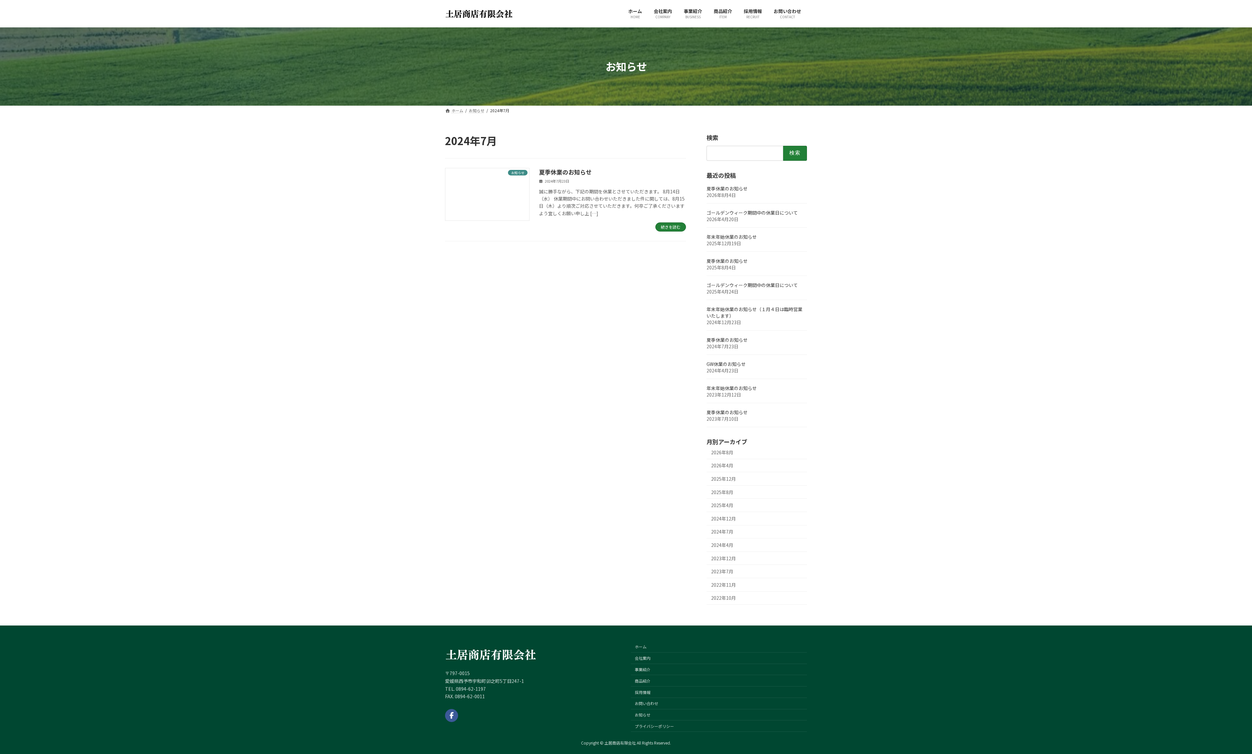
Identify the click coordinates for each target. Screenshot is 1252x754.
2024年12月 (723, 518)
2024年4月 (722, 545)
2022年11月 (723, 584)
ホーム (641, 646)
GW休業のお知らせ (726, 363)
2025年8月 (722, 492)
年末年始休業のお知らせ (732, 236)
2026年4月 (722, 465)
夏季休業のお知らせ (565, 172)
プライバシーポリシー (654, 726)
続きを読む (670, 227)
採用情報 (642, 692)
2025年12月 (723, 478)
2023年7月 (722, 571)
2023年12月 (723, 558)
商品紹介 (642, 680)
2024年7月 (722, 531)
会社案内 (642, 658)
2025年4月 (722, 505)
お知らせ (642, 714)
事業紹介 (642, 669)
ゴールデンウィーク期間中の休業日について (752, 212)
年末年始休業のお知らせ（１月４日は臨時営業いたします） (754, 312)
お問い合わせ (646, 703)
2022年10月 (723, 598)
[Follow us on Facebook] (451, 715)
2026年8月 (722, 452)
